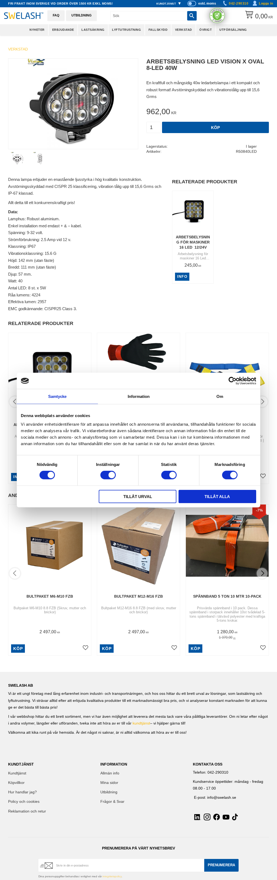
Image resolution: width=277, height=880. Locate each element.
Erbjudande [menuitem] (63, 29)
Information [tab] (139, 396)
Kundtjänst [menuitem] (166, 3)
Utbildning (81, 15)
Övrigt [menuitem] (205, 29)
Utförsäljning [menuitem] (233, 29)
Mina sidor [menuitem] (109, 783)
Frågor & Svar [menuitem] (112, 802)
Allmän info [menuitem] (109, 773)
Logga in (266, 3)
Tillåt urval (137, 496)
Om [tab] (219, 396)
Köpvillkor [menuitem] (16, 783)
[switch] (108, 475)
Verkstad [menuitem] (183, 29)
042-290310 (238, 3)
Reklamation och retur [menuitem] (27, 811)
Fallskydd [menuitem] (158, 29)
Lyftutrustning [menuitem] (126, 29)
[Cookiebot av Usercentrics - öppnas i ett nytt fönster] (232, 381)
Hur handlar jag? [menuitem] (22, 792)
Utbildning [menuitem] (108, 792)
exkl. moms (207, 3)
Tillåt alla (217, 496)
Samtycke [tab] (57, 396)
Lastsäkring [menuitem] (93, 29)
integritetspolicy (112, 876)
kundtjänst (141, 723)
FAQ (56, 15)
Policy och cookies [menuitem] (23, 802)
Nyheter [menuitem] (37, 29)
